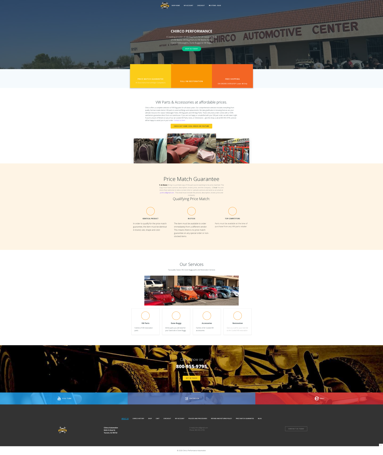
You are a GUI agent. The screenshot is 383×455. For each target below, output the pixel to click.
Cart (157, 418)
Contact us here (179, 120)
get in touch (191, 378)
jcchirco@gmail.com (167, 193)
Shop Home (176, 5)
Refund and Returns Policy (221, 418)
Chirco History (138, 418)
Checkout (201, 5)
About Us (125, 418)
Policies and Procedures (197, 418)
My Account (188, 5)
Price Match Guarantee (245, 418)
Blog (260, 418)
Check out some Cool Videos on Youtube (191, 126)
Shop (150, 418)
